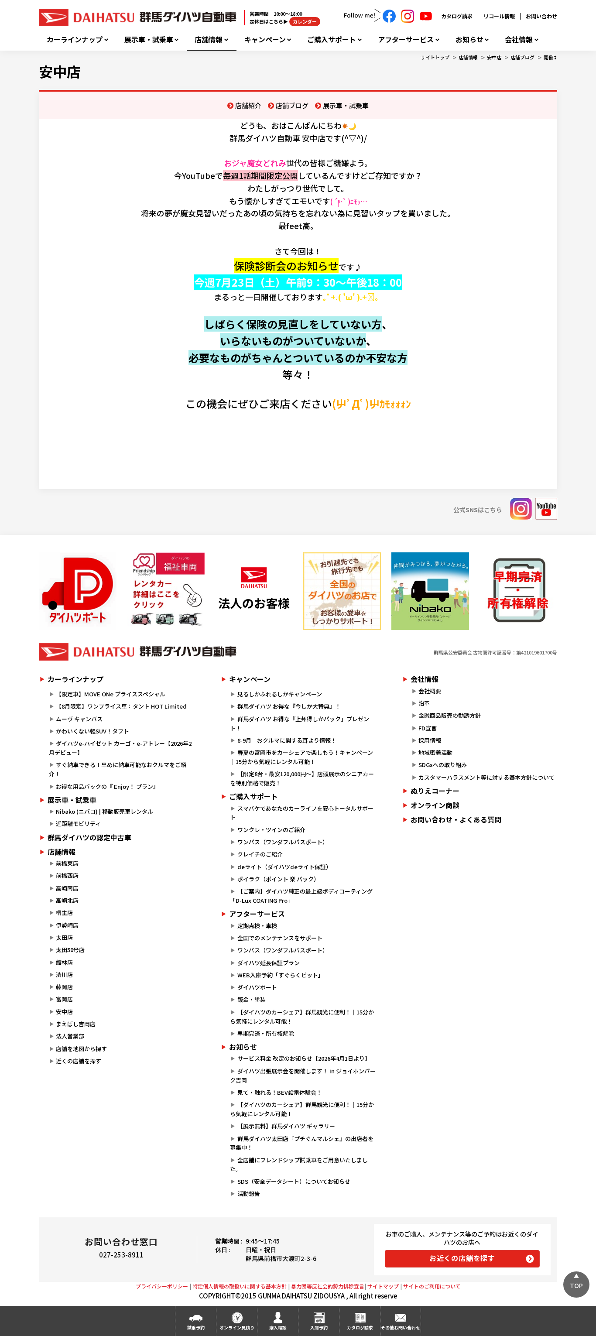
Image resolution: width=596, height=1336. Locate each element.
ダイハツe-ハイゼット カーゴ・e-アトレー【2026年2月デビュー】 (120, 748)
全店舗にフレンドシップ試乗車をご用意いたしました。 (298, 1164)
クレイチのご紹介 (260, 854)
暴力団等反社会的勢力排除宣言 (327, 1286)
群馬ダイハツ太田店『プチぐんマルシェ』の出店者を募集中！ (301, 1143)
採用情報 (429, 740)
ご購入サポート (331, 39)
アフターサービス (406, 39)
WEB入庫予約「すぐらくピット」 (280, 975)
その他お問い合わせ (400, 1327)
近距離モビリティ (78, 823)
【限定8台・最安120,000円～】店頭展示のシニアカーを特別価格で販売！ (301, 778)
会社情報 (519, 39)
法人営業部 (70, 1036)
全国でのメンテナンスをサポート (279, 938)
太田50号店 (70, 949)
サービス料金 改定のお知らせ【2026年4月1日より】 (303, 1058)
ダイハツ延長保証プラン (268, 963)
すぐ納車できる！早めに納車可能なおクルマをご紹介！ (117, 769)
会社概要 (429, 691)
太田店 (64, 937)
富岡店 (64, 999)
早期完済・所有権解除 (265, 1033)
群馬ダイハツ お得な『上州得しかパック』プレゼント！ (299, 723)
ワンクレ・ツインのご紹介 (271, 830)
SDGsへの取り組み (442, 764)
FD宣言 (427, 728)
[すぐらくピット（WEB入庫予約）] (254, 591)
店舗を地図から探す (81, 1049)
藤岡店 (64, 987)
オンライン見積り (236, 1327)
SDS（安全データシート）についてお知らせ (293, 1181)
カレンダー (305, 21)
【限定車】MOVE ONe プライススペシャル (110, 694)
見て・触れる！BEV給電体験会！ (279, 1092)
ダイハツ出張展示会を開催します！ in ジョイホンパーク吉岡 (302, 1075)
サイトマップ (383, 1286)
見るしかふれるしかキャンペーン (279, 694)
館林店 (64, 962)
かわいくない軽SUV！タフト (92, 731)
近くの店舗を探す (78, 1061)
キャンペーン (265, 39)
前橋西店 (67, 875)
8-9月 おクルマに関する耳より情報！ (286, 740)
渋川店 (64, 974)
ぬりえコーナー (435, 790)
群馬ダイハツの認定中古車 (89, 837)
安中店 (494, 57)
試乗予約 (196, 1327)
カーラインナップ (75, 39)
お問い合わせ (541, 16)
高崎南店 (67, 888)
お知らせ (469, 39)
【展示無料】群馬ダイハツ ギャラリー (286, 1126)
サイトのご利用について (432, 1286)
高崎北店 (67, 900)
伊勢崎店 (67, 925)
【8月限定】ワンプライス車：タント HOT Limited (121, 706)
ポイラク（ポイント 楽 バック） (278, 879)
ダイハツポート (257, 987)
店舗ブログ (522, 57)
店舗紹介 (248, 105)
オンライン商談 (435, 805)
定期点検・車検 (257, 925)
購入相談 (278, 1327)
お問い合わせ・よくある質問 (456, 819)
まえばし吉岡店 (76, 1024)
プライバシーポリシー (162, 1286)
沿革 (424, 703)
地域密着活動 (435, 752)
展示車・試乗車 (148, 39)
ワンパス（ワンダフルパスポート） (282, 842)
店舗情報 (209, 39)
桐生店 (64, 912)
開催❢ (550, 57)
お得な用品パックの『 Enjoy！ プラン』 (107, 786)
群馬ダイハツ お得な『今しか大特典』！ (289, 706)
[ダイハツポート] (77, 591)
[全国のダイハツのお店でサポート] (342, 591)
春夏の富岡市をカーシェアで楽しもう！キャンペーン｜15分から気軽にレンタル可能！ (301, 757)
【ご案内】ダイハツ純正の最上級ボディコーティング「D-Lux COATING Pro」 (301, 895)
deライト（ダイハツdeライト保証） (284, 867)
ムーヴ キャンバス (79, 719)
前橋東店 (67, 863)
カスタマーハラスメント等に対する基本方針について (486, 777)
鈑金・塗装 (251, 999)
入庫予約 (319, 1327)
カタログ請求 (457, 16)
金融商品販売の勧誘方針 (449, 715)
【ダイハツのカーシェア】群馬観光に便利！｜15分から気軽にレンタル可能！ (301, 1016)
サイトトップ (435, 57)
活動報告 (248, 1193)
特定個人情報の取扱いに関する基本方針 (239, 1286)
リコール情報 (499, 16)
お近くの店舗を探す (462, 1258)
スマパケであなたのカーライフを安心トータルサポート (301, 813)
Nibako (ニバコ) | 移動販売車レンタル (104, 811)
